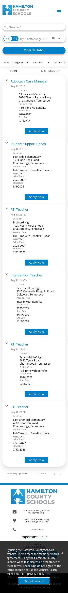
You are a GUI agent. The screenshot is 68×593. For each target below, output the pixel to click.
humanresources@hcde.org (36, 510)
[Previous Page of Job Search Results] (54, 473)
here (48, 574)
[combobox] (32, 27)
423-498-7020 (36, 529)
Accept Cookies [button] (34, 581)
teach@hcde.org (36, 512)
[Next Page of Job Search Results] (61, 473)
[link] (34, 106)
